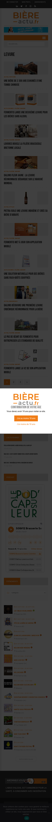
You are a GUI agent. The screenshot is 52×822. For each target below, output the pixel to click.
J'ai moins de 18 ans (26, 424)
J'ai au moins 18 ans (26, 418)
